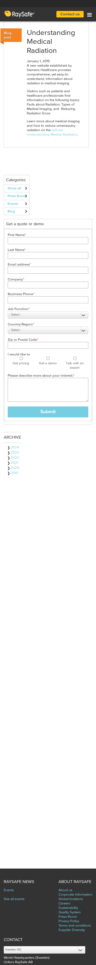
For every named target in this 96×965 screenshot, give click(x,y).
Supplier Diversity (71, 930)
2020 (15, 468)
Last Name (16, 250)
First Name (16, 235)
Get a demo (48, 363)
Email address (19, 264)
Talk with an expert (75, 365)
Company (15, 279)
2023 (15, 452)
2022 (15, 457)
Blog (11, 211)
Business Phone (20, 294)
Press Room (16, 196)
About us (65, 890)
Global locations (70, 899)
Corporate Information (75, 894)
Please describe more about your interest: (40, 375)
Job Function (18, 309)
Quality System (69, 912)
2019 (14, 473)
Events (12, 203)
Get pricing (21, 363)
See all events (14, 899)
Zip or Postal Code (22, 339)
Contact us (70, 14)
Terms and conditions (74, 925)
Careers (64, 903)
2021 (14, 462)
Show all (14, 188)
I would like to (19, 354)
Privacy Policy (68, 921)
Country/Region (20, 324)
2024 (15, 447)
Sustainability (68, 908)
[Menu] (89, 15)
